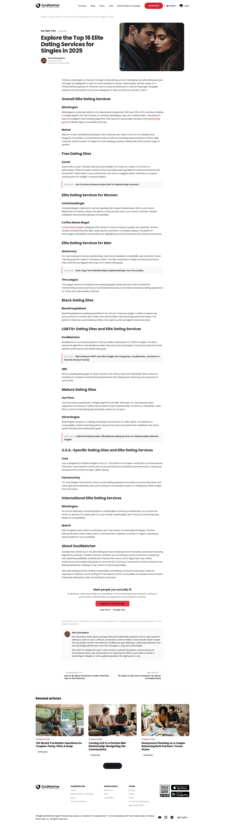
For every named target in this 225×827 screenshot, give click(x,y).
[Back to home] (48, 787)
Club (111, 5)
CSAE (131, 797)
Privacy (132, 790)
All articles (112, 765)
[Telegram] (171, 817)
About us (108, 790)
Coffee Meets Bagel (72, 227)
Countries (109, 797)
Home (44, 16)
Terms (132, 793)
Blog (93, 5)
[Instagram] (165, 817)
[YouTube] (159, 817)
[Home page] (48, 6)
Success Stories (78, 801)
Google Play (119, 609)
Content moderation (139, 801)
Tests (102, 5)
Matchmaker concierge (82, 793)
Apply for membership (112, 603)
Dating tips (48, 31)
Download (153, 5)
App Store (105, 609)
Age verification (136, 805)
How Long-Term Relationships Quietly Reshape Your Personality (109, 270)
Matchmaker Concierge (128, 5)
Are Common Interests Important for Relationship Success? (107, 184)
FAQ (106, 793)
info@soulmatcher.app (47, 815)
